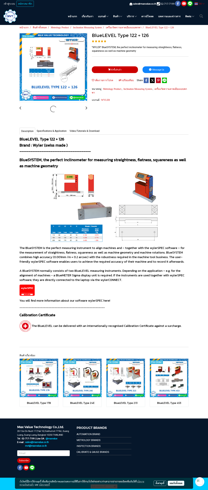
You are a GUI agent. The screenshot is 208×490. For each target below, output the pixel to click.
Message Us (158, 69)
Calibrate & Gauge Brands (93, 452)
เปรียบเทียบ (127, 80)
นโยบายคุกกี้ (44, 484)
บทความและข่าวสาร (169, 16)
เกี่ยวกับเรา (87, 16)
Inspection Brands (89, 446)
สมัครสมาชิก (25, 3)
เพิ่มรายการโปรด (103, 80)
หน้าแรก (72, 16)
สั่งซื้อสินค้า (116, 69)
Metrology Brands (88, 440)
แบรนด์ (102, 16)
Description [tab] (27, 131)
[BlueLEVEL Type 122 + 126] (53, 67)
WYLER (105, 100)
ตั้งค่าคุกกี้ (160, 483)
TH (200, 3)
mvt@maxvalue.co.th (36, 445)
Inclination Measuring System (138, 89)
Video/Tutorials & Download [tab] (84, 131)
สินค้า (116, 16)
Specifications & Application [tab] (52, 131)
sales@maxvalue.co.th (37, 442)
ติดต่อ (188, 16)
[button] (201, 16)
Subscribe (24, 460)
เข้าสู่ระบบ (9, 3)
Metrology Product (112, 89)
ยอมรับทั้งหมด (176, 483)
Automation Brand (88, 434)
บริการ (131, 16)
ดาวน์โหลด (147, 16)
